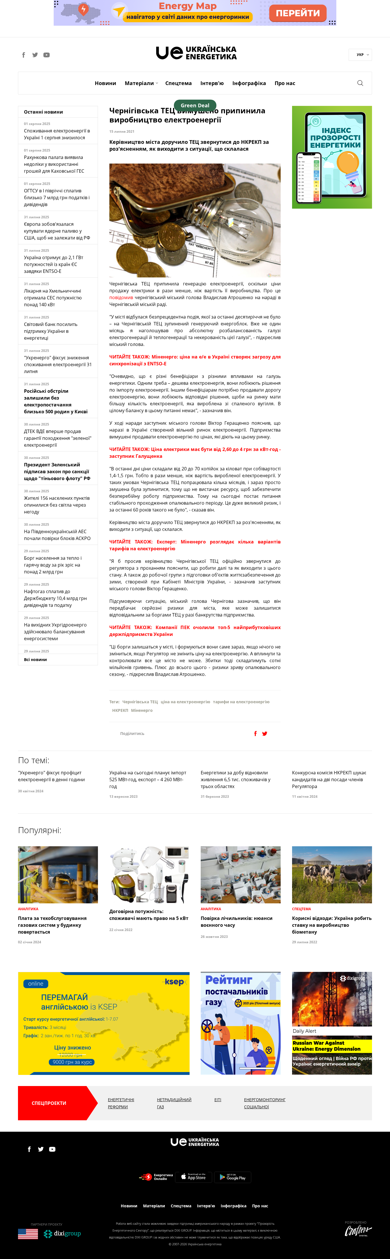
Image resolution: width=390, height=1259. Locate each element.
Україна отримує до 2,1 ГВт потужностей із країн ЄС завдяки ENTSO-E (53, 264)
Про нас (285, 83)
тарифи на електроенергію (241, 701)
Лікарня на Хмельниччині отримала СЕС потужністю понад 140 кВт (53, 298)
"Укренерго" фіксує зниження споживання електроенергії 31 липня (58, 364)
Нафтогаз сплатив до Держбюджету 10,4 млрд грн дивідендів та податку (55, 598)
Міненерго (142, 710)
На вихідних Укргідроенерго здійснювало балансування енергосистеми (55, 632)
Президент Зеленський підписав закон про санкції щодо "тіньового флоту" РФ (57, 472)
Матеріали (139, 83)
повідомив (121, 297)
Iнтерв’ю (212, 83)
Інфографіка (249, 83)
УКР (360, 54)
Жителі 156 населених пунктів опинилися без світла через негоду (57, 505)
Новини (105, 83)
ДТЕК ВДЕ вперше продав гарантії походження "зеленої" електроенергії (57, 438)
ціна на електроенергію (185, 701)
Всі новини (35, 659)
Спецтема (178, 83)
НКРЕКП (120, 710)
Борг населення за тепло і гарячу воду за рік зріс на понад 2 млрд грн (53, 565)
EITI (217, 1099)
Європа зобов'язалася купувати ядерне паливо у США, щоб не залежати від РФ (57, 231)
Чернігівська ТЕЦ (140, 701)
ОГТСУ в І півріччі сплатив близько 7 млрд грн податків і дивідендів (57, 198)
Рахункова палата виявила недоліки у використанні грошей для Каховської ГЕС (54, 164)
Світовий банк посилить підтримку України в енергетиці (50, 331)
